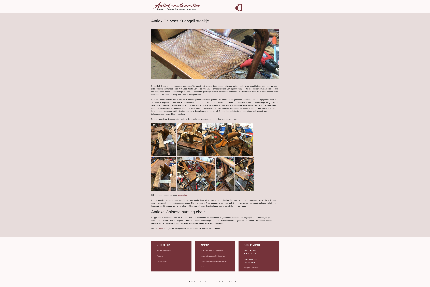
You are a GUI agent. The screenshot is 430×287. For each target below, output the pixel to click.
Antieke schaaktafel (164, 251)
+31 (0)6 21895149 (251, 268)
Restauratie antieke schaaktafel (211, 251)
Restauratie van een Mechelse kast (212, 256)
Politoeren (160, 256)
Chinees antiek (162, 261)
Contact (159, 267)
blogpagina (182, 195)
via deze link (163, 228)
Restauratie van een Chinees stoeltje (213, 261)
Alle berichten (205, 267)
